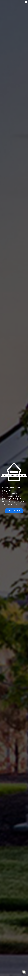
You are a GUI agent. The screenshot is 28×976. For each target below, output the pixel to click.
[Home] (14, 472)
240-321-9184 (14, 511)
